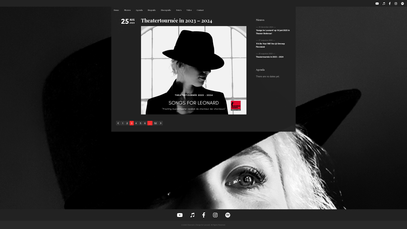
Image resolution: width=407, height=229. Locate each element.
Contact (200, 10)
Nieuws (127, 10)
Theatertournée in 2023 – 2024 (176, 20)
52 (155, 123)
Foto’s (179, 10)
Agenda (139, 10)
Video (189, 10)
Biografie (152, 10)
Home (116, 10)
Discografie (166, 10)
